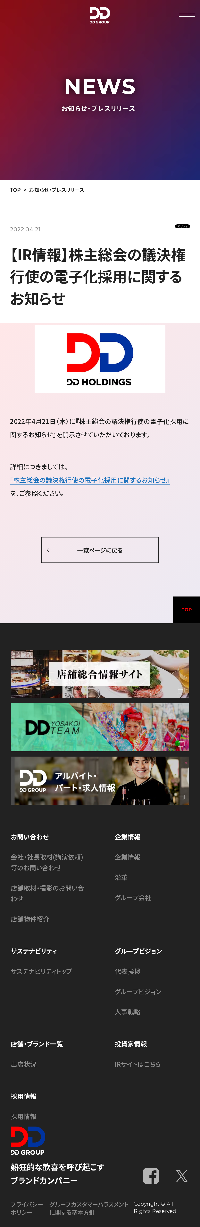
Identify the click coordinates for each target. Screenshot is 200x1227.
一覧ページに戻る (100, 550)
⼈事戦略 (127, 1011)
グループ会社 (133, 897)
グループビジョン (138, 991)
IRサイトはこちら (138, 1063)
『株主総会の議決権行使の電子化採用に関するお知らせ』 (90, 479)
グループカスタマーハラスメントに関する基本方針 (89, 1208)
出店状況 (24, 1063)
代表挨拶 (127, 971)
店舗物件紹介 (30, 918)
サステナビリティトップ (41, 971)
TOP (15, 189)
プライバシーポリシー (27, 1208)
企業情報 (127, 856)
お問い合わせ (30, 836)
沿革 (121, 877)
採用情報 (24, 1116)
